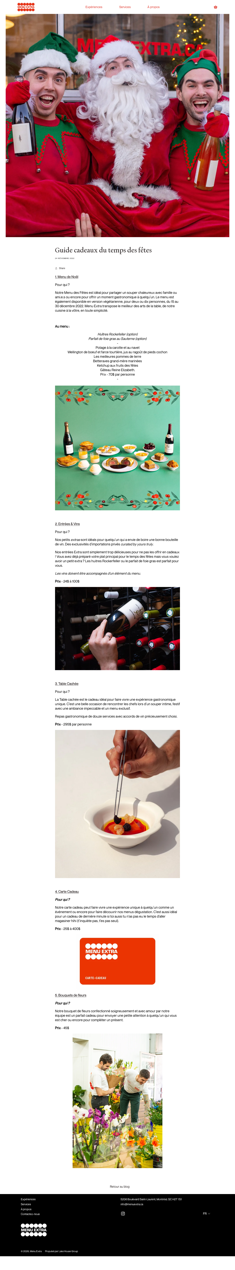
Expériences (28, 1199)
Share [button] (62, 268)
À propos (26, 1209)
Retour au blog (120, 1186)
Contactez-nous (30, 1214)
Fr (205, 1213)
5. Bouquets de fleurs (70, 995)
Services (26, 1204)
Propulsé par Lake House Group (61, 1251)
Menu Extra (36, 1251)
